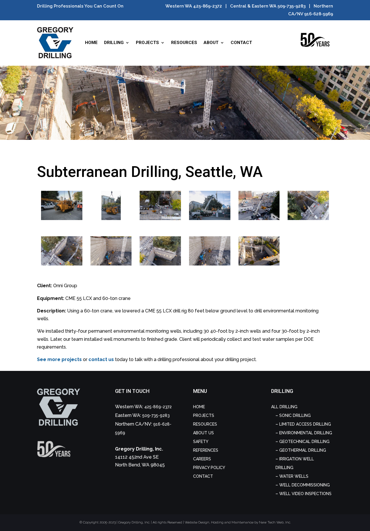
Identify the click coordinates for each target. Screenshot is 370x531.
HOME (91, 42)
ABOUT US (203, 433)
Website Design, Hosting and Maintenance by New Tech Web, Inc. (238, 522)
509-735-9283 (156, 415)
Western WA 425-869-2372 (193, 6)
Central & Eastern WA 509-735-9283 (268, 6)
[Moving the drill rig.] (259, 218)
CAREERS (202, 459)
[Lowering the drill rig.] (61, 264)
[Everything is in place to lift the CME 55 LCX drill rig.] (111, 218)
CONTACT (241, 42)
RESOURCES (184, 42)
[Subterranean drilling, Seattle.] (209, 264)
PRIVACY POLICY (209, 467)
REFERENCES (205, 450)
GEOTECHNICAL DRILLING (304, 441)
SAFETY (200, 441)
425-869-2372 (158, 406)
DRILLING (114, 42)
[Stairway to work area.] (111, 264)
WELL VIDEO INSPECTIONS (305, 493)
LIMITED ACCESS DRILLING (305, 424)
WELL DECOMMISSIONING (304, 485)
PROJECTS (147, 42)
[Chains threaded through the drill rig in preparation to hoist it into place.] (61, 218)
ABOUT (211, 42)
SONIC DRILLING (295, 415)
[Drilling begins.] (259, 264)
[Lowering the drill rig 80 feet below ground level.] (308, 218)
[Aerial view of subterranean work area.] (160, 264)
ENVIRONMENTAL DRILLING (305, 433)
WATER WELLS (293, 476)
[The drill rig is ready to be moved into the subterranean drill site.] (160, 218)
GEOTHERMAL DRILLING (302, 450)
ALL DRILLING (284, 406)
